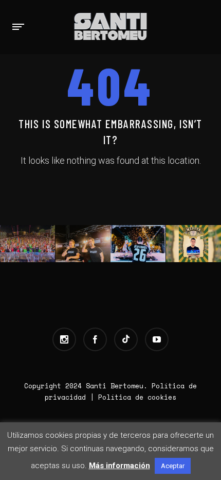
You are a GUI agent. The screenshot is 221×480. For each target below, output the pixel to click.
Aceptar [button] (173, 466)
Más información (119, 465)
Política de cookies (137, 397)
